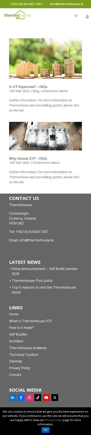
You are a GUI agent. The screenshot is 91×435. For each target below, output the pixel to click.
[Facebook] (21, 397)
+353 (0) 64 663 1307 (32, 231)
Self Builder (18, 334)
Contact (15, 374)
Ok (45, 430)
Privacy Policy (19, 368)
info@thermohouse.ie (36, 240)
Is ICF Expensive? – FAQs (28, 86)
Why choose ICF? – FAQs (28, 158)
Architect (16, 341)
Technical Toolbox (23, 354)
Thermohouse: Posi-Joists (32, 280)
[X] (54, 397)
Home (14, 314)
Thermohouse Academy (28, 348)
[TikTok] (37, 397)
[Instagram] (29, 397)
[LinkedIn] (12, 397)
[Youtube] (46, 397)
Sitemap (15, 361)
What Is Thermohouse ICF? (30, 321)
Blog (36, 91)
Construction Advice (54, 91)
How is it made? (21, 327)
